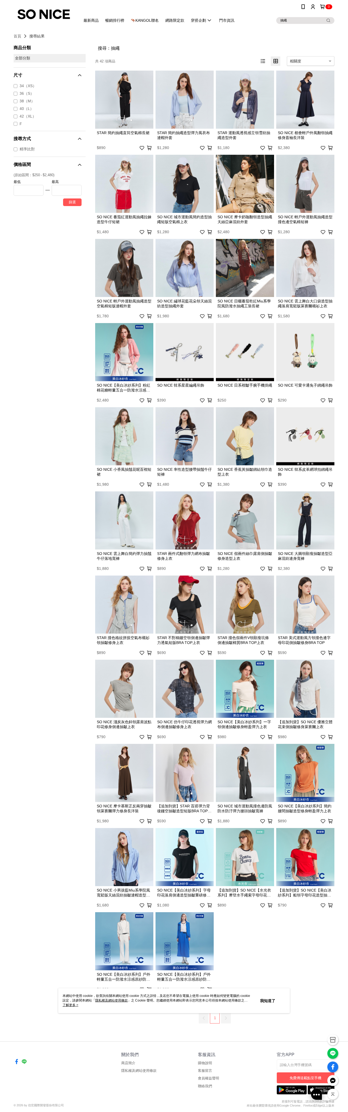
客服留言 (205, 1071)
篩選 (72, 202)
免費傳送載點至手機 (305, 1078)
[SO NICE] (44, 14)
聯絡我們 (205, 1086)
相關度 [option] (295, 61)
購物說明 (205, 1063)
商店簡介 (128, 1063)
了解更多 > (70, 1005)
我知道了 (267, 1001)
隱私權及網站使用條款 (139, 1071)
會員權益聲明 (208, 1078)
